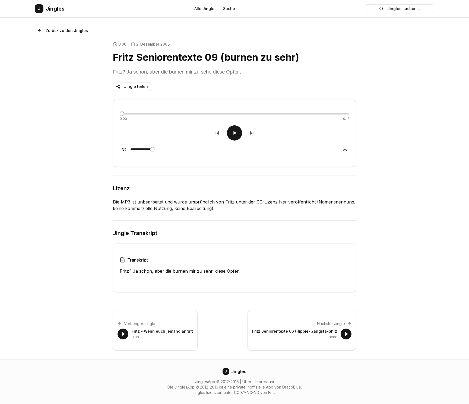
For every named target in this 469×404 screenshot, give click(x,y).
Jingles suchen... (403, 8)
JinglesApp (205, 381)
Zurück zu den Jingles (67, 30)
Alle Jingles (205, 8)
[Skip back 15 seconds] (217, 133)
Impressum (264, 381)
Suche (229, 8)
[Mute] (124, 149)
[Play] (234, 133)
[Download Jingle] (345, 149)
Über (246, 381)
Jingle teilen (136, 86)
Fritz (272, 392)
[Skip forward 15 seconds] (251, 133)
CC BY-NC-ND (246, 392)
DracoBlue (291, 387)
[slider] (122, 114)
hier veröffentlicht (297, 202)
